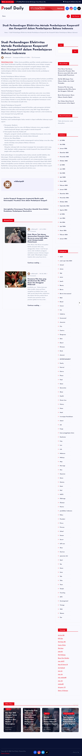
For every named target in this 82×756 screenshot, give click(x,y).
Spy (61, 566)
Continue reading (34, 264)
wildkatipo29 (8, 59)
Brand (61, 303)
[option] (12, 722)
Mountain (62, 475)
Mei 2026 (62, 146)
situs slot (60, 676)
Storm (61, 570)
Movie (61, 480)
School (62, 533)
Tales (61, 582)
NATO (61, 496)
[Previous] (74, 705)
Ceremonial (63, 320)
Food (61, 381)
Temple (62, 590)
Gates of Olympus (63, 692)
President (62, 521)
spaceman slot (64, 557)
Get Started (75, 18)
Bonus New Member (63, 660)
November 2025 (64, 158)
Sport (61, 562)
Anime (61, 271)
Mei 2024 (62, 224)
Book (61, 299)
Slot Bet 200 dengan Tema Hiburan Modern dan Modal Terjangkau (66, 83)
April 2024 (63, 228)
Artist (61, 279)
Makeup (62, 459)
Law (61, 447)
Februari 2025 (64, 187)
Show (61, 549)
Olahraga (62, 500)
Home (4, 18)
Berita (61, 291)
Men (61, 471)
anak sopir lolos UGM (66, 262)
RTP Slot (60, 640)
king (61, 443)
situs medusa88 (62, 679)
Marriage (62, 467)
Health (62, 398)
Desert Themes (5, 755)
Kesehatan (63, 439)
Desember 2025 (64, 154)
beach (61, 283)
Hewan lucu (63, 402)
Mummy (62, 484)
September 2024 (64, 207)
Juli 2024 (62, 216)
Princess (62, 529)
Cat (61, 312)
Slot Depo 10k (62, 643)
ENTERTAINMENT (65, 361)
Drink (61, 353)
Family (62, 365)
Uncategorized (17, 59)
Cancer (62, 307)
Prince (61, 525)
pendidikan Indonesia (66, 512)
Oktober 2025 (64, 162)
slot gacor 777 (62, 689)
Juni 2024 (62, 220)
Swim (61, 574)
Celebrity (62, 316)
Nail (61, 492)
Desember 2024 (64, 195)
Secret (61, 541)
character (62, 324)
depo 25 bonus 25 (63, 666)
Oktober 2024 (64, 203)
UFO (61, 598)
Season (62, 537)
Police (61, 516)
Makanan (62, 455)
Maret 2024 (63, 232)
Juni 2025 (62, 171)
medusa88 (61, 686)
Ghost (61, 394)
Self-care (62, 545)
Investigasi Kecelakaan (66, 418)
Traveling (62, 594)
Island (61, 422)
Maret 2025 (63, 183)
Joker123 (60, 653)
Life (61, 451)
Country (62, 332)
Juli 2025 (62, 166)
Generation (63, 389)
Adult (61, 258)
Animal (62, 266)
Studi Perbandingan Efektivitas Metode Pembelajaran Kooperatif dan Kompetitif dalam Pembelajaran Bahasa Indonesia (43, 34)
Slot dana (60, 650)
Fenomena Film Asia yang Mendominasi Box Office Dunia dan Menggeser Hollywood (67, 91)
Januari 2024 (63, 240)
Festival (62, 369)
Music (61, 488)
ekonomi (62, 357)
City (61, 328)
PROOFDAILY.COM (7, 64)
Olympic (62, 504)
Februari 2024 (64, 236)
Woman (62, 615)
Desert (62, 344)
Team (61, 586)
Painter (62, 508)
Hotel (61, 414)
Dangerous (63, 336)
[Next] (77, 705)
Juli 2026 (62, 142)
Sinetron (62, 553)
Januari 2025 (63, 191)
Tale (61, 578)
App (61, 275)
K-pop (61, 430)
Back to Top (76, 754)
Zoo (61, 619)
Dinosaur (62, 348)
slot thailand (61, 669)
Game (61, 385)
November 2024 (64, 199)
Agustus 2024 (63, 212)
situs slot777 (61, 663)
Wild (61, 611)
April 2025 (63, 179)
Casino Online (62, 647)
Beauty (62, 287)
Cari (61, 47)
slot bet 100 (61, 637)
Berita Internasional (65, 295)
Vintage (62, 607)
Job (61, 426)
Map (61, 463)
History (62, 406)
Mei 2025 (62, 175)
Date (61, 340)
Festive (62, 373)
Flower (62, 377)
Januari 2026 (63, 150)
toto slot (60, 673)
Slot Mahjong (61, 656)
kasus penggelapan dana (67, 435)
